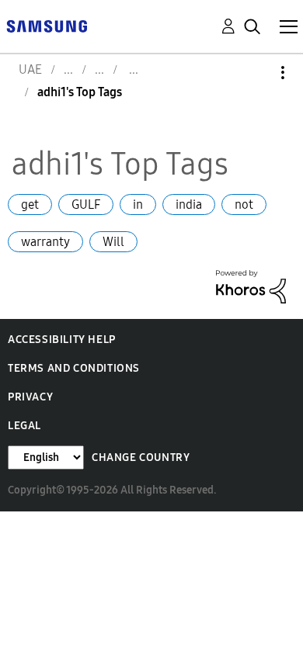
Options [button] (256, 73)
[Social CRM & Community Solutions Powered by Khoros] (251, 285)
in (138, 204)
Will (113, 241)
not (244, 204)
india (189, 204)
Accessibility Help (62, 339)
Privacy (30, 397)
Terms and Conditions (74, 368)
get (30, 204)
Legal (24, 425)
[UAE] (46, 25)
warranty (45, 241)
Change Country (141, 457)
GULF (85, 204)
